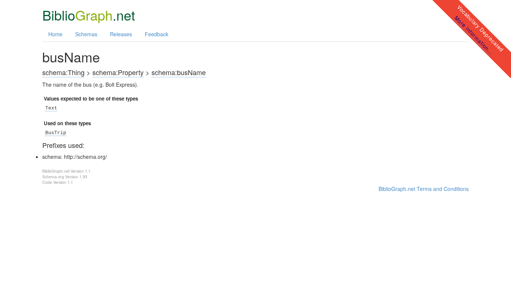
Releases (121, 34)
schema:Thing (63, 72)
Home (55, 34)
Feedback (156, 34)
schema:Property (118, 72)
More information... (474, 35)
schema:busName (179, 72)
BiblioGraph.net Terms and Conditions (424, 188)
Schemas (86, 34)
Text (51, 108)
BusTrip (55, 133)
